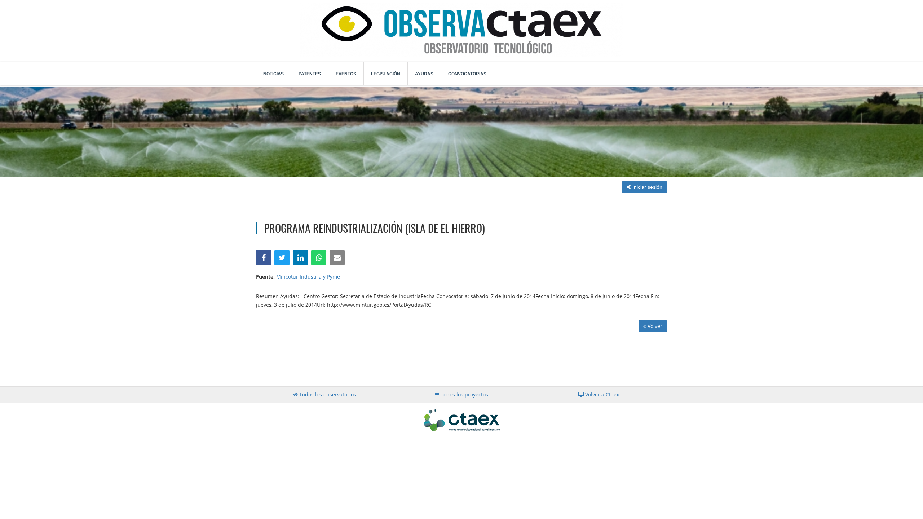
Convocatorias (467, 73)
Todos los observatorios (327, 394)
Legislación (385, 73)
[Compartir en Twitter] (282, 257)
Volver (654, 326)
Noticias (273, 73)
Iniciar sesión (646, 187)
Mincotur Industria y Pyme (308, 276)
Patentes (310, 73)
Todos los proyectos (463, 394)
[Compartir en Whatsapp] (318, 257)
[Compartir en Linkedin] (300, 257)
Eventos (346, 73)
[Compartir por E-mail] (337, 257)
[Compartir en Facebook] (263, 257)
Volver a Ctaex (601, 394)
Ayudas (424, 73)
